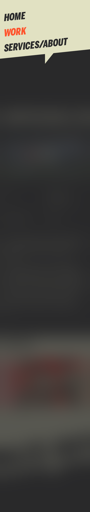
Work (15, 33)
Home (14, 17)
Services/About (35, 46)
